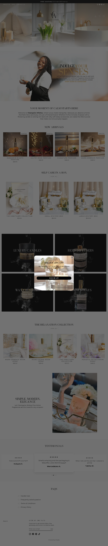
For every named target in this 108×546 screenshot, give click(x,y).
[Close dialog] (72, 257)
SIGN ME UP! (54, 278)
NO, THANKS (54, 282)
